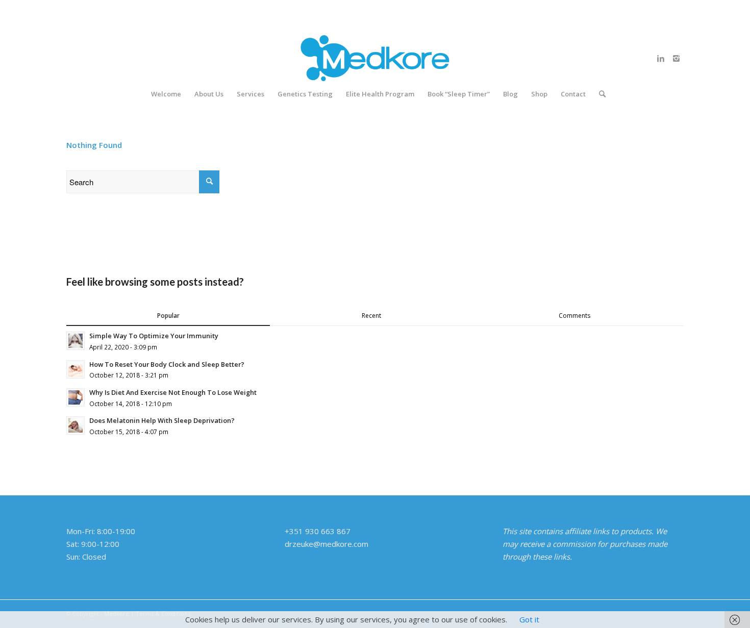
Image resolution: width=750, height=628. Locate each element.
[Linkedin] (660, 58)
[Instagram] (676, 58)
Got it (529, 619)
